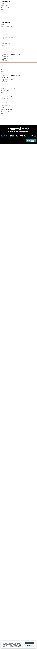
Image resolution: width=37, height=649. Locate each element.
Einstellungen (29, 645)
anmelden (31, 141)
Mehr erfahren (20, 646)
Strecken (32, 136)
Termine (4, 136)
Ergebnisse (13, 136)
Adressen (23, 136)
